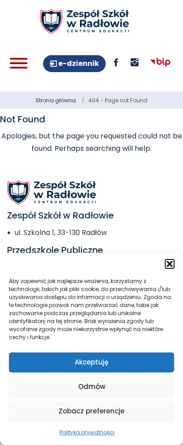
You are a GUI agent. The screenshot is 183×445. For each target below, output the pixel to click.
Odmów (91, 386)
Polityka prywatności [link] (87, 432)
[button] (169, 263)
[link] (84, 21)
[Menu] (19, 63)
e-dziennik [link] (78, 63)
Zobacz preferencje (91, 411)
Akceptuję (91, 362)
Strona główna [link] (56, 100)
